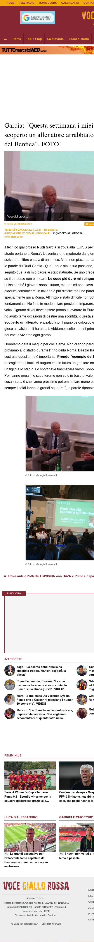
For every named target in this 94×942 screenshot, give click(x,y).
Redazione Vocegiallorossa (27, 233)
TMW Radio (26, 3)
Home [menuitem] (16, 39)
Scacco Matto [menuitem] (79, 39)
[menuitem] (5, 39)
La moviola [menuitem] (55, 39)
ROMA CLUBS (48, 3)
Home (10, 3)
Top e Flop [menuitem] (34, 39)
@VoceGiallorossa (69, 233)
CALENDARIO (70, 3)
